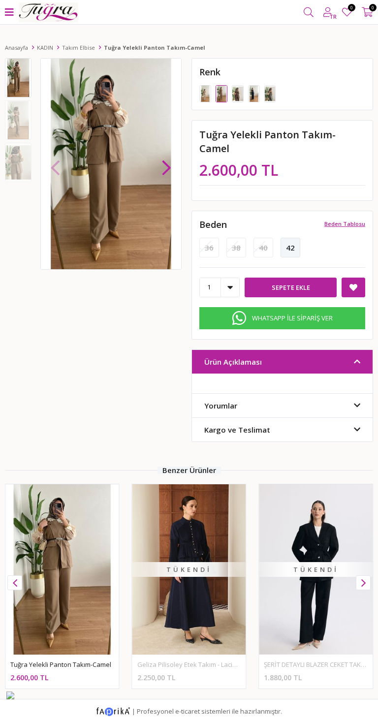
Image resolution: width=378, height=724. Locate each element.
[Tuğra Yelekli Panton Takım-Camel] (222, 93)
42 (290, 247)
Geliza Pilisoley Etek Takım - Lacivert (190, 664)
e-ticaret (187, 710)
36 (209, 247)
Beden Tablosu (344, 223)
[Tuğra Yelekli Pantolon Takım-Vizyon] (206, 93)
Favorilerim (351, 9)
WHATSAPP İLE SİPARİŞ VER (292, 318)
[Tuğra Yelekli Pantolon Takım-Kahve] (238, 93)
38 (236, 247)
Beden (213, 224)
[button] (166, 163)
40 (263, 247)
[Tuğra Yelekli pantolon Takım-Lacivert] (255, 93)
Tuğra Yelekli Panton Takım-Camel (60, 664)
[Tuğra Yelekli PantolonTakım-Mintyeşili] (270, 93)
